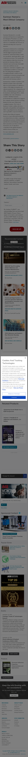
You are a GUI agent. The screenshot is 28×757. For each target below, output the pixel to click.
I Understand (14, 397)
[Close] (25, 357)
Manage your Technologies (14, 393)
